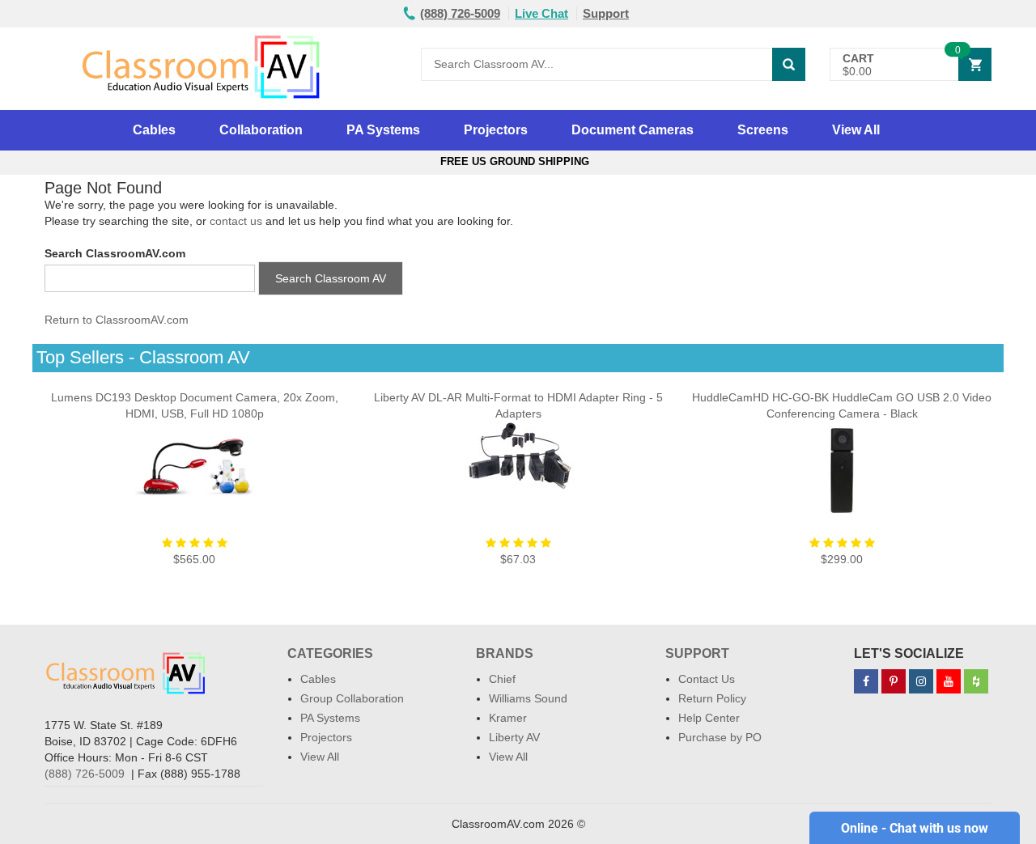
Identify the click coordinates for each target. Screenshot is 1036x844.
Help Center (709, 717)
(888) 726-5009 (85, 773)
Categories (330, 653)
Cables (154, 130)
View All (856, 130)
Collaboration (261, 130)
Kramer (508, 717)
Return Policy (712, 698)
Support (606, 13)
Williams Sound (528, 698)
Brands (504, 653)
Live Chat (541, 13)
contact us (236, 220)
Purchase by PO (720, 737)
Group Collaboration (352, 698)
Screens (762, 130)
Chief (502, 678)
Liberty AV (514, 737)
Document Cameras (632, 130)
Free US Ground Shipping (518, 161)
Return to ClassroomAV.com (117, 319)
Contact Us (706, 678)
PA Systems (383, 130)
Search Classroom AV (330, 278)
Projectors (496, 130)
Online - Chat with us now (914, 828)
